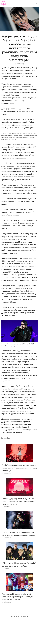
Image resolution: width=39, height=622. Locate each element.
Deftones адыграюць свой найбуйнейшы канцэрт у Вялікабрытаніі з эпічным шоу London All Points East (18, 501)
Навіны (7, 438)
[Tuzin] (3, 3)
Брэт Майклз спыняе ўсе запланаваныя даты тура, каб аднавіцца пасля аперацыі (18, 533)
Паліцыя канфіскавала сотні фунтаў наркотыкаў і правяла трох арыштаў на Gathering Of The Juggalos (17, 597)
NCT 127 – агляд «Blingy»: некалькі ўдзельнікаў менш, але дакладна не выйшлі (19, 564)
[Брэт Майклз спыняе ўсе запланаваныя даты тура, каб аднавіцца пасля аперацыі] (19, 528)
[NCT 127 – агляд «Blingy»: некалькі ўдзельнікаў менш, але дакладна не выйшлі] (19, 558)
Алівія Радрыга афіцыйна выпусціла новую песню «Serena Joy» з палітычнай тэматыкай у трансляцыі (19, 468)
